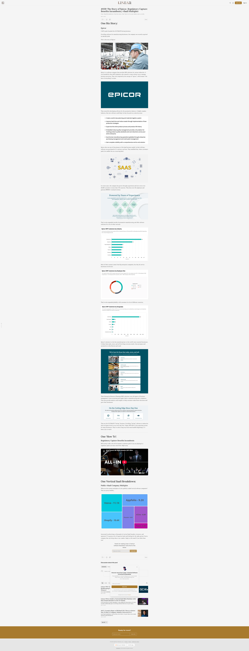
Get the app (131, 645)
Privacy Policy (134, 591)
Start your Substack (121, 645)
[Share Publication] (233, 3)
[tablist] (106, 566)
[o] (143, 601)
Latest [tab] (105, 583)
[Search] (230, 3)
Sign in (245, 3)
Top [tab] (102, 583)
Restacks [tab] (109, 566)
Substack (118, 648)
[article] (124, 602)
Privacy (126, 641)
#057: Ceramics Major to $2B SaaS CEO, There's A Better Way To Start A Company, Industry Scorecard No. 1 (118, 611)
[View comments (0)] (106, 19)
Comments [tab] (104, 566)
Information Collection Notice (124, 591)
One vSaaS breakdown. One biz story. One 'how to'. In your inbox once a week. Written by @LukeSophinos (118, 614)
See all (103, 622)
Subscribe (238, 3)
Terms (129, 641)
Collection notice (135, 641)
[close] (137, 567)
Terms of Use (130, 589)
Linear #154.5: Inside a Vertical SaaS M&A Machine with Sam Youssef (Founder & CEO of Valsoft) (118, 599)
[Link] (99, 23)
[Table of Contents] (1, 325)
